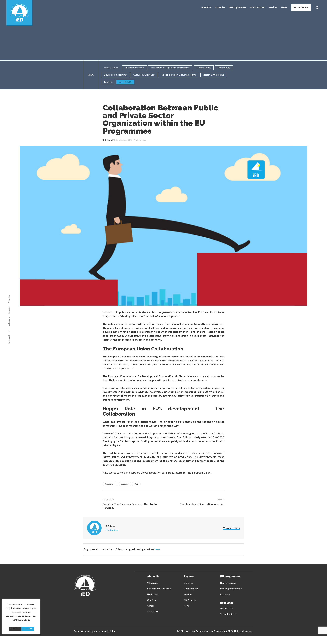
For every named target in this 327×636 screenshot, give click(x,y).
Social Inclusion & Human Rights (178, 74)
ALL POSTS (125, 81)
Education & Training (115, 74)
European (125, 484)
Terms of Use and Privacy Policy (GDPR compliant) (21, 618)
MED (136, 484)
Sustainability (203, 67)
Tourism (108, 81)
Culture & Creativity (144, 74)
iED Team (107, 140)
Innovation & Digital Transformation (170, 67)
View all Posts (231, 527)
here (157, 549)
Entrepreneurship (134, 67)
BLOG (91, 74)
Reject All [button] (14, 629)
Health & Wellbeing (213, 74)
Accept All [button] (27, 629)
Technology (224, 67)
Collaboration (110, 484)
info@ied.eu (111, 529)
